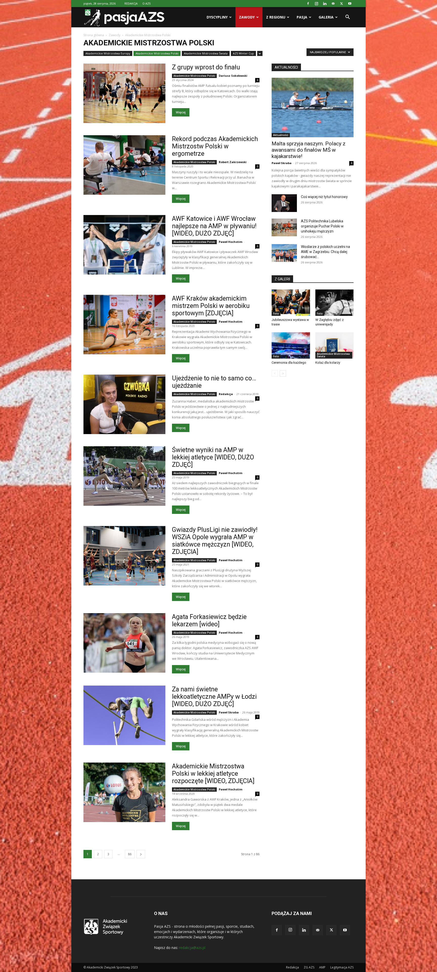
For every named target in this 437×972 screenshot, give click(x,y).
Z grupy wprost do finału (206, 67)
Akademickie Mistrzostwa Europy (107, 53)
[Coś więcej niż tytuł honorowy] (284, 203)
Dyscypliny (217, 17)
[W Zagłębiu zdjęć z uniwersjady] (334, 302)
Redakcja (226, 394)
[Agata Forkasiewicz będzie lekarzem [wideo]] (124, 643)
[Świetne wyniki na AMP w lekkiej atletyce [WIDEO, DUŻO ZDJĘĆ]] (124, 476)
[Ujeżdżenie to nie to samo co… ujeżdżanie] (124, 404)
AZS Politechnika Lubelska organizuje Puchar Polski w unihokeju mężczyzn (322, 226)
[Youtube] (350, 3)
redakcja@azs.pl (192, 947)
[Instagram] (316, 3)
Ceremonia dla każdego (289, 362)
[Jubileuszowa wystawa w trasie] (291, 302)
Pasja (302, 17)
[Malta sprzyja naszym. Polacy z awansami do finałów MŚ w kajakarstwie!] (313, 107)
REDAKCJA (131, 3)
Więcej (181, 112)
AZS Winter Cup (243, 53)
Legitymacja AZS (342, 967)
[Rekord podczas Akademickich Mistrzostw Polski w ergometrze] (124, 165)
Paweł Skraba (229, 712)
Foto (276, 313)
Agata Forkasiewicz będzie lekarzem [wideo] (209, 620)
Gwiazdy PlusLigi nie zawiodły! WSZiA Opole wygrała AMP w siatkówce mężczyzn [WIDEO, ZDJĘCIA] (214, 540)
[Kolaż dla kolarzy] (334, 345)
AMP (322, 967)
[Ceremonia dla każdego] (291, 345)
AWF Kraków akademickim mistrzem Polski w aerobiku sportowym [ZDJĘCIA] (211, 306)
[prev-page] (275, 373)
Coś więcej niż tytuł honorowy (324, 197)
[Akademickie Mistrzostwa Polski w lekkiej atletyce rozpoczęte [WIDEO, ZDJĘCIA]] (124, 792)
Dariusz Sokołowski (233, 75)
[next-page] (141, 854)
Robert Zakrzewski (233, 162)
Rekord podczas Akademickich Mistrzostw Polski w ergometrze (215, 146)
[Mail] (333, 3)
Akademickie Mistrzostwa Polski (157, 53)
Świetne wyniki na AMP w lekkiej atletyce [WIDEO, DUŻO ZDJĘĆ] (213, 457)
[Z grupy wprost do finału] (124, 93)
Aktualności (280, 135)
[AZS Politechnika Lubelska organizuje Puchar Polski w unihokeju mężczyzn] (284, 227)
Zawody (247, 17)
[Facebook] (308, 3)
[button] (347, 17)
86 (130, 854)
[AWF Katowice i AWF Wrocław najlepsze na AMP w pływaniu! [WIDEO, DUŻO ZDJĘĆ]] (124, 245)
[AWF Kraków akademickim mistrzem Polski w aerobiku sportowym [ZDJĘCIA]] (124, 324)
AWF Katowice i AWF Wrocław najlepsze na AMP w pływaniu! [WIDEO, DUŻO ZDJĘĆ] (214, 226)
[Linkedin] (325, 3)
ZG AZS (309, 967)
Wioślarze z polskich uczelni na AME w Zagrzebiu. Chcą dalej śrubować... (325, 252)
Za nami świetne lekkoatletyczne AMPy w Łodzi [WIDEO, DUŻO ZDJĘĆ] (214, 697)
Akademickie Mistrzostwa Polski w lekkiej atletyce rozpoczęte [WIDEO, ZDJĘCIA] (213, 774)
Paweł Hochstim (230, 242)
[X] (341, 3)
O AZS (146, 3)
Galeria (326, 17)
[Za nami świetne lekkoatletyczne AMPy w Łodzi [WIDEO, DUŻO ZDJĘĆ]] (124, 715)
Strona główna (93, 35)
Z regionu (275, 17)
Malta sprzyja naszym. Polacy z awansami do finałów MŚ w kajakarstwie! (308, 150)
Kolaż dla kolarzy (327, 362)
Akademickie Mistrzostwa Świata (206, 53)
